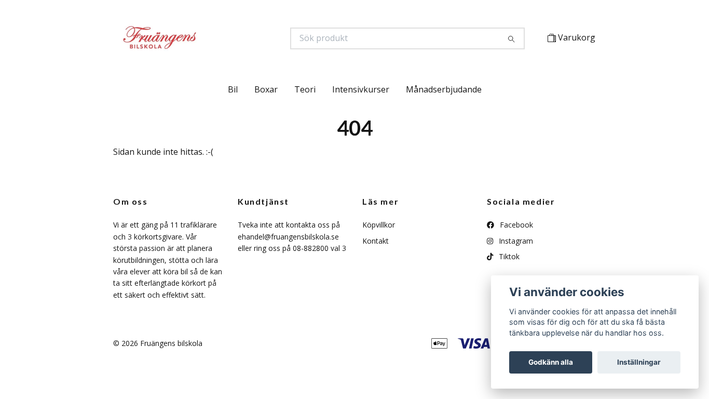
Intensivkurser (360, 89)
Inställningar (639, 362)
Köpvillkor (378, 225)
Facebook (515, 225)
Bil (233, 89)
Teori (305, 89)
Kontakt (375, 241)
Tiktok (508, 256)
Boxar (266, 89)
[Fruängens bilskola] (234, 38)
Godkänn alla (550, 362)
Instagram (515, 241)
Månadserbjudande (444, 89)
